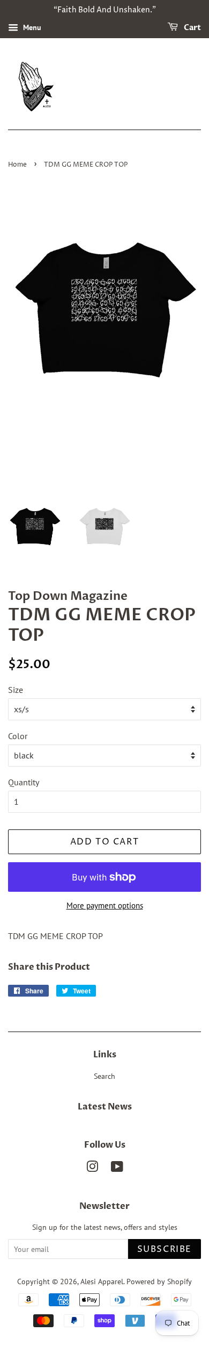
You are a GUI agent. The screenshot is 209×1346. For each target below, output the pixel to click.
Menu (31, 27)
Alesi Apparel (101, 1281)
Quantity (23, 782)
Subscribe (164, 1249)
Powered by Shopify (159, 1281)
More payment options (104, 905)
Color (17, 736)
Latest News (105, 1107)
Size (15, 689)
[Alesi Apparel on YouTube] (117, 1168)
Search (104, 1076)
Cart (191, 28)
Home (17, 164)
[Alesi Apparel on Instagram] (92, 1168)
